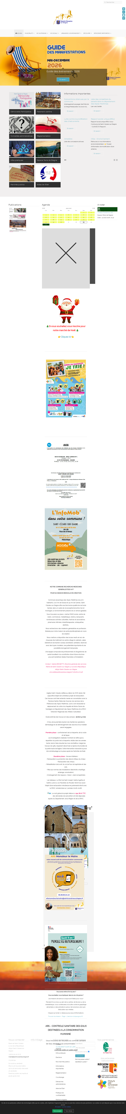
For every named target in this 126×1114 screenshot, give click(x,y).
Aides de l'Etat (43, 184)
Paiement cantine (44, 112)
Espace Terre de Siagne (47, 160)
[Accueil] (123, 8)
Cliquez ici (66, 336)
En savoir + (63, 79)
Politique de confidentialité (60, 1094)
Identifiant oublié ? (81, 1062)
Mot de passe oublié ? (82, 1059)
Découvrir (86, 33)
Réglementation (44, 136)
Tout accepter (57, 1111)
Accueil (19, 33)
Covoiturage (60, 1077)
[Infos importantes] (123, 12)
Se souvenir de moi (81, 1052)
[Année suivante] (94, 208)
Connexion (80, 1056)
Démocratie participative (102, 33)
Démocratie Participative (21, 112)
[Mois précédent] (44, 208)
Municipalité (29, 33)
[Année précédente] (42, 208)
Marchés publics (17, 184)
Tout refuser (69, 1111)
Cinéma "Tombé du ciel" (105, 212)
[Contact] (123, 15)
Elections (59, 1057)
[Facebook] (123, 18)
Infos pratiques (17, 160)
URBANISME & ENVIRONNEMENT (70, 33)
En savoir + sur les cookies (63, 1107)
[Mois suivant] (93, 208)
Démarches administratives (60, 1083)
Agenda (58, 1049)
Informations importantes (60, 1067)
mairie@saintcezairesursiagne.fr (19, 1057)
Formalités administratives (22, 136)
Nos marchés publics (63, 1062)
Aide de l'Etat (60, 1088)
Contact (58, 1044)
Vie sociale (53, 33)
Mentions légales (61, 1099)
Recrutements (97, 99)
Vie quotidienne (41, 33)
